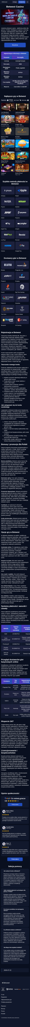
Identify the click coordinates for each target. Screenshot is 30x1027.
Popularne (3, 100)
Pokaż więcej (14, 859)
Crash (17, 100)
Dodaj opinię (15, 804)
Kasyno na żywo (11, 100)
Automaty (24, 100)
